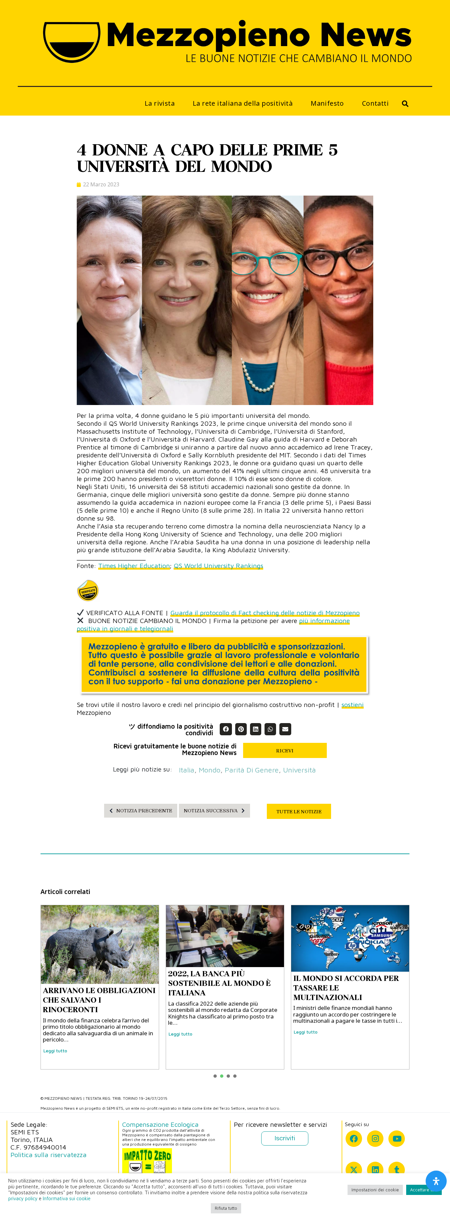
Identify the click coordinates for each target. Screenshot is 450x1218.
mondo (209, 770)
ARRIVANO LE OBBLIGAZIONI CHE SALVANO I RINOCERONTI (99, 1000)
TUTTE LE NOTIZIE (299, 812)
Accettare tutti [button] (424, 1189)
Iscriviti (284, 1138)
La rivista (160, 103)
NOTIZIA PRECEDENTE (144, 811)
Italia (186, 770)
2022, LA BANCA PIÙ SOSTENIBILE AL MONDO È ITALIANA (219, 983)
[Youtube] (396, 1138)
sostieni (353, 704)
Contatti (375, 103)
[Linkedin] (375, 1170)
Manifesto (327, 103)
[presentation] (215, 1076)
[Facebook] (354, 1138)
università (299, 770)
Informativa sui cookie (67, 1198)
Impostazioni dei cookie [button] (375, 1189)
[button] (226, 729)
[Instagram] (375, 1138)
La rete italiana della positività (243, 103)
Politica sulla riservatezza (49, 1154)
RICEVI (285, 751)
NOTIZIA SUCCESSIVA (211, 811)
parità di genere (252, 770)
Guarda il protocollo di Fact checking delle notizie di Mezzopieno (265, 612)
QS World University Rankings (218, 565)
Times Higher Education (134, 565)
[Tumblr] (396, 1170)
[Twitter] (354, 1170)
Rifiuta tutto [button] (226, 1208)
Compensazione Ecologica (160, 1124)
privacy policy (23, 1198)
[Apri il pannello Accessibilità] (436, 1181)
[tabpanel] (99, 987)
